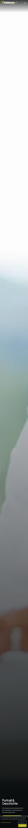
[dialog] (14, 822)
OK (22, 825)
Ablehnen (22, 822)
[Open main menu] (24, 3)
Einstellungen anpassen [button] (6, 822)
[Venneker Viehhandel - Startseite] (9, 3)
